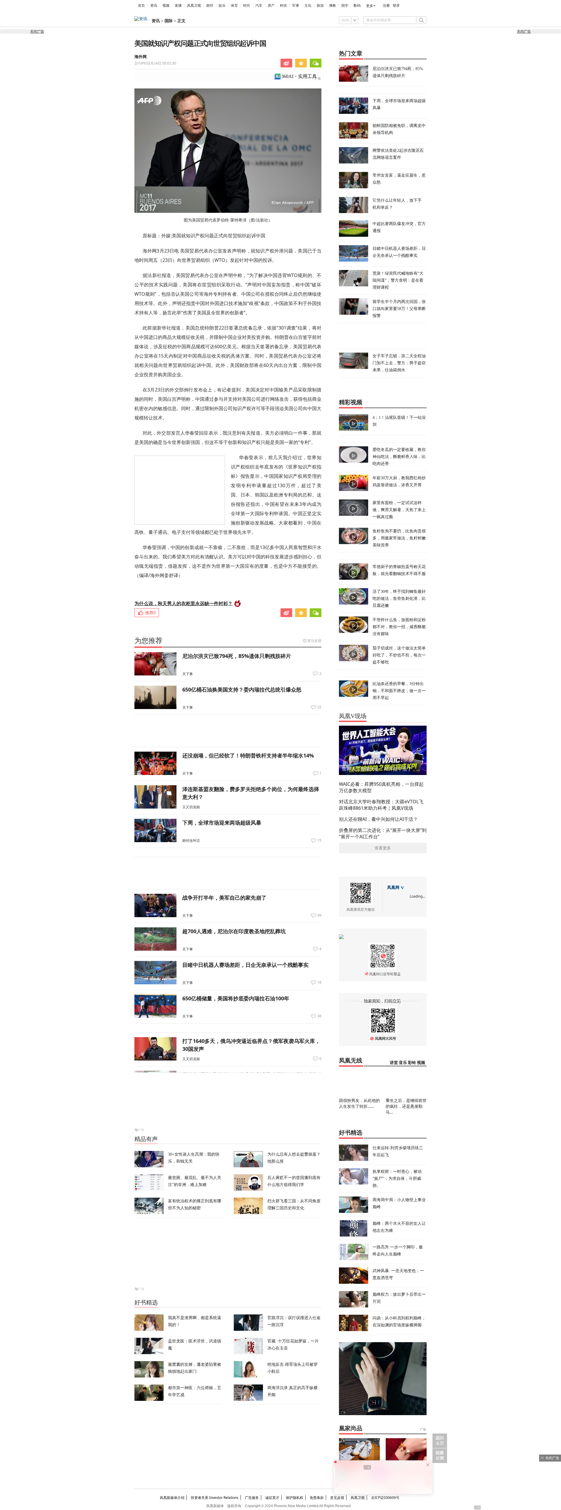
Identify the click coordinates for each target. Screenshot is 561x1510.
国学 (344, 6)
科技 (283, 6)
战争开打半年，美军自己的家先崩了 (224, 897)
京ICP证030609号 (385, 1497)
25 (319, 707)
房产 (271, 6)
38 (319, 1016)
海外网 (140, 57)
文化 (307, 6)
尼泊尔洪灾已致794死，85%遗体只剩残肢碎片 (236, 655)
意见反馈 (337, 1497)
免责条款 (317, 1497)
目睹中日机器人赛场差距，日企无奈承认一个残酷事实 (245, 964)
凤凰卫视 (194, 6)
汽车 (258, 6)
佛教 (332, 6)
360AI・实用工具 (299, 76)
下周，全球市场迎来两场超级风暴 (221, 822)
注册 (386, 6)
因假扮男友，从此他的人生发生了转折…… (359, 1103)
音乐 (403, 1062)
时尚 (246, 6)
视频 (165, 6)
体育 (234, 6)
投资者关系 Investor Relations (214, 1497)
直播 (178, 6)
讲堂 (394, 1062)
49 (319, 915)
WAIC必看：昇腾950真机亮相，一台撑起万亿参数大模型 (381, 787)
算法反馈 (314, 640)
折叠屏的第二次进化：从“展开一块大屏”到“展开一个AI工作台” (383, 833)
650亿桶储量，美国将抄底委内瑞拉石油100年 (235, 998)
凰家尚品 (350, 1428)
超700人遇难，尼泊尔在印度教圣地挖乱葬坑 (234, 931)
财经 (209, 6)
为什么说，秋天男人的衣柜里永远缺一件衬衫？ (183, 603)
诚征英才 (272, 1497)
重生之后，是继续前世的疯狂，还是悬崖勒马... (406, 1106)
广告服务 (252, 1497)
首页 (141, 6)
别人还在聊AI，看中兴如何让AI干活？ (378, 819)
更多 (369, 6)
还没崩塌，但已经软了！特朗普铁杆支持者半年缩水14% (248, 755)
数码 (357, 6)
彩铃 (412, 1062)
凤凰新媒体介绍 (172, 1497)
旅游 (320, 6)
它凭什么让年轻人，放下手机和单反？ (397, 203)
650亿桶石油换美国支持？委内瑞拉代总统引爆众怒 (242, 689)
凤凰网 (393, 887)
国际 (169, 21)
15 (319, 840)
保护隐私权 (294, 1497)
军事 (295, 6)
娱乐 (222, 6)
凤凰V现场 (352, 716)
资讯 (153, 6)
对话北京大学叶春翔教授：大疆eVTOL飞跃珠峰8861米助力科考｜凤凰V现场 (381, 804)
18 (319, 982)
